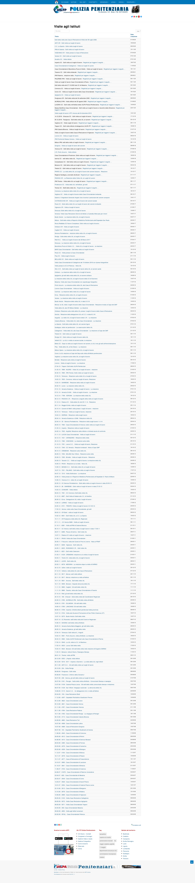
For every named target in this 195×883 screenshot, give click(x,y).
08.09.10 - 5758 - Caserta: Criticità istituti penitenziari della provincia (76, 610)
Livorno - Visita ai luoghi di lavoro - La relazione (70, 363)
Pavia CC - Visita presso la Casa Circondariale (69, 253)
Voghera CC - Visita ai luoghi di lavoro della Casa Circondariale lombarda (78, 194)
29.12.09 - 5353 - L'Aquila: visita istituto (67, 658)
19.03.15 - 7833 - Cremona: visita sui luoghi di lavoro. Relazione (75, 379)
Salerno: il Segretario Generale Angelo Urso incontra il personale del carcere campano (82, 197)
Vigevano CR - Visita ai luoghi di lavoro (67, 207)
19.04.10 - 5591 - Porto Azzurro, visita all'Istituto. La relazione (74, 636)
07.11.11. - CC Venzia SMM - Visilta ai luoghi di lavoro (72, 522)
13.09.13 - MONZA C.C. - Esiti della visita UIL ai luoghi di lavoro (75, 467)
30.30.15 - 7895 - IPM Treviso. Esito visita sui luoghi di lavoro (74, 373)
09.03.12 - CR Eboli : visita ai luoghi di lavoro (69, 512)
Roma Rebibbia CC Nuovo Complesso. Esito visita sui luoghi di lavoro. (77, 223)
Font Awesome (57, 874)
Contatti (88, 834)
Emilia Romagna (128, 841)
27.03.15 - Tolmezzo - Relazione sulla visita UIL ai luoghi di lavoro (76, 376)
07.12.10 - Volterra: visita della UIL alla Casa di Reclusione (73, 571)
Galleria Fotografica (84, 841)
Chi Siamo (81, 834)
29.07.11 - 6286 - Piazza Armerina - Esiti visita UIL (71, 532)
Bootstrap (56, 872)
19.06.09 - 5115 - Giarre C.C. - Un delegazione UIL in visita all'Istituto (77, 691)
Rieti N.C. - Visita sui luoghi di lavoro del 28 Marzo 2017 (72, 240)
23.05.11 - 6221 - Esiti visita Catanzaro (67, 551)
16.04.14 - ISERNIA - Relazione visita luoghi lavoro (71, 415)
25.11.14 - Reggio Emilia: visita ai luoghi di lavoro (70, 405)
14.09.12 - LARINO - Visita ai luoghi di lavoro (69, 503)
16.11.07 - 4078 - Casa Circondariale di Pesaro (70, 756)
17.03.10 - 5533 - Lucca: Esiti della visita (68, 645)
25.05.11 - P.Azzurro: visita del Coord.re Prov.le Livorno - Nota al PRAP (77, 542)
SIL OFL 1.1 (72, 874)
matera (102, 857)
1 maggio (103, 847)
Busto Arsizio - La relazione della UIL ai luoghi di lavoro (72, 217)
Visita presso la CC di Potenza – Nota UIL (68, 266)
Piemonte (126, 851)
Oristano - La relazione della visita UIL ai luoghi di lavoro (73, 272)
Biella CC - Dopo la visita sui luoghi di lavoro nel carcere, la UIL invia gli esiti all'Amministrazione (85, 344)
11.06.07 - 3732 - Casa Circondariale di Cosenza (70, 769)
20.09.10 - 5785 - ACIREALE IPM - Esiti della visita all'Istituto (74, 600)
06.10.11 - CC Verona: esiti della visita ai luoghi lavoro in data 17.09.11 (77, 529)
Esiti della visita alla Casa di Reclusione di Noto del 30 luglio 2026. (76, 40)
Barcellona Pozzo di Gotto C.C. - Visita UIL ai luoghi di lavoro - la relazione (78, 246)
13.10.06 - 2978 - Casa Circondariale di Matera (70, 792)
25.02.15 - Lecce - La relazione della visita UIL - (70, 386)
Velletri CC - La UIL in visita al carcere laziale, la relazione (73, 340)
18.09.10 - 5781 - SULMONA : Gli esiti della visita (70, 603)
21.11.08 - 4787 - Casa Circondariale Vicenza (69, 707)
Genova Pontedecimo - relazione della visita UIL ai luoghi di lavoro (76, 233)
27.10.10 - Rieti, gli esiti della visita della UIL (69, 594)
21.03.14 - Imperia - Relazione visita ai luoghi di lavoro (72, 428)
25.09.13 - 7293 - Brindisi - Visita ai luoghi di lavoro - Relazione (75, 457)
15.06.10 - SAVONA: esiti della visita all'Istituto (69, 623)
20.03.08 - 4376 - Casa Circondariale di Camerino (70, 746)
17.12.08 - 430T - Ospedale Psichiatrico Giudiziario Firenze (73, 697)
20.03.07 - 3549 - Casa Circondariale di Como (69, 779)
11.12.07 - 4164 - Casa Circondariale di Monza (69, 753)
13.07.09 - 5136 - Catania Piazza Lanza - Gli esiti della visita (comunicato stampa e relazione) (84, 684)
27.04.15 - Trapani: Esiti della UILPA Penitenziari (70, 366)
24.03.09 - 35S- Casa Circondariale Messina (69, 808)
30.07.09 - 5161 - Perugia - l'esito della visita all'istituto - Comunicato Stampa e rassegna (83, 681)
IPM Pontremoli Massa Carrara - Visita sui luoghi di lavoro (73, 139)
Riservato (131, 2)
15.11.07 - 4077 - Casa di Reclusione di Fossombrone (72, 759)
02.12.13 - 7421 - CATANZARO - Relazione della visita (72, 438)
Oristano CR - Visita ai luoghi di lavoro (67, 227)
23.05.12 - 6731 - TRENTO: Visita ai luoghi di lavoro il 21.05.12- (75, 506)
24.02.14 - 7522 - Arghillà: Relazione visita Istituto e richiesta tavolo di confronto (80, 431)
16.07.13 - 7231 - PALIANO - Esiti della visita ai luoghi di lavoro (75, 470)
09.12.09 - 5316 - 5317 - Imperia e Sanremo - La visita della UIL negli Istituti (79, 662)
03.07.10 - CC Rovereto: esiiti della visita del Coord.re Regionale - (76, 619)
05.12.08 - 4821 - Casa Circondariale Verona (69, 704)
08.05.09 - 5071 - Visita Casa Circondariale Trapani (71, 804)
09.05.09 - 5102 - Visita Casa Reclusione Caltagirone (72, 798)
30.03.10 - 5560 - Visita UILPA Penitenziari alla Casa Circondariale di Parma (79, 639)
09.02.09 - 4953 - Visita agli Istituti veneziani (69, 811)
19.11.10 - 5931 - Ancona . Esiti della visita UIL (70, 581)
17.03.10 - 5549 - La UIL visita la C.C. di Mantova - (71, 642)
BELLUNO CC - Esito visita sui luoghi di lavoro (69, 259)
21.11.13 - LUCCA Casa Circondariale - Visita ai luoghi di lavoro (75, 434)
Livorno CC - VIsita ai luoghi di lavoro (66, 136)
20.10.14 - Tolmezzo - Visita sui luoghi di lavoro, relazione (73, 412)
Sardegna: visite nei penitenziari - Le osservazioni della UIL (73, 327)
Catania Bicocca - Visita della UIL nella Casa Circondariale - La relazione (78, 321)
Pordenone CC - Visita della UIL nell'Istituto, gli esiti (71, 184)
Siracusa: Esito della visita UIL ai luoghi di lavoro (70, 210)
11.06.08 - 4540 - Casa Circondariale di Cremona (70, 733)
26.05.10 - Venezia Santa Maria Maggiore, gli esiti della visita (74, 626)
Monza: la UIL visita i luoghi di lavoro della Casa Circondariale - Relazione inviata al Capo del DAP (86, 305)
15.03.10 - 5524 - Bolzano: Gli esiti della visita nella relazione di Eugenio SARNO (80, 649)
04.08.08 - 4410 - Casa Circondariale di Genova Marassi (72, 740)
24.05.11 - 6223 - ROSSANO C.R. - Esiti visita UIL (71, 548)
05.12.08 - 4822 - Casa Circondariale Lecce (68, 701)
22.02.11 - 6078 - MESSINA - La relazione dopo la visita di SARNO (76, 564)
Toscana (125, 858)
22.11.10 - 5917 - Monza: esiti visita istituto (68, 574)
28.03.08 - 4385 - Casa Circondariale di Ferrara (70, 743)
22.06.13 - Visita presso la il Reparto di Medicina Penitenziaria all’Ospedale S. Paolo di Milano (84, 477)
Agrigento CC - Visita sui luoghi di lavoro (67, 95)
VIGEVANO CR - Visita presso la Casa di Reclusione (71, 53)
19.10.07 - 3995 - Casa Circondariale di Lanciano (70, 762)
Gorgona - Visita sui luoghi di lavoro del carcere (70, 146)
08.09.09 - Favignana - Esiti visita (65, 671)
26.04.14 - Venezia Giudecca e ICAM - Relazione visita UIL (73, 418)
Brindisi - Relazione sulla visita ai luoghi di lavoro (70, 360)
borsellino (103, 834)
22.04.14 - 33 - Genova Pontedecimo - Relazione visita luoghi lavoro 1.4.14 (78, 421)
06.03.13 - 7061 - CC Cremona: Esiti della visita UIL (71, 493)
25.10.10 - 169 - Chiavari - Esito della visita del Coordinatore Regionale (77, 597)
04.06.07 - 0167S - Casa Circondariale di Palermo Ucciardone (74, 772)
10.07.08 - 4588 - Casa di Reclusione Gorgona (69, 727)
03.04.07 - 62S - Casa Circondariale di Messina (70, 775)
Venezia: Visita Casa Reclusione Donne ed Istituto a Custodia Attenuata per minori (81, 214)
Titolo (57, 36)
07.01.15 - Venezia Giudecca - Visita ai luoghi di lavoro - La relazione (77, 389)
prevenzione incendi (106, 841)
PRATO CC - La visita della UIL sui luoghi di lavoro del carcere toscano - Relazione (81, 171)
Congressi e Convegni (85, 836)
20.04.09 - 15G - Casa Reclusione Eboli (67, 694)
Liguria (125, 846)
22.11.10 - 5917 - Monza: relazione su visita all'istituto (72, 577)
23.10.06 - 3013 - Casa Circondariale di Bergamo (70, 788)
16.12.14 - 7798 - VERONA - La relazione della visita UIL (73, 395)
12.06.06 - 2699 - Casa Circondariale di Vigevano (70, 795)
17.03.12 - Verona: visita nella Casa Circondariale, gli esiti (73, 509)
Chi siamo (65, 2)
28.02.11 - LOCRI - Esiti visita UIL (65, 561)
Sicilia (125, 856)
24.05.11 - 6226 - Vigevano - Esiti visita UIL (68, 545)
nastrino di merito (105, 837)
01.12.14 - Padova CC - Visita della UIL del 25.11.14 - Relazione (75, 402)
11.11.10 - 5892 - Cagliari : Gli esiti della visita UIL (71, 587)
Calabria (125, 836)
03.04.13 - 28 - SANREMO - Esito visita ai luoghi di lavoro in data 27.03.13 (78, 486)
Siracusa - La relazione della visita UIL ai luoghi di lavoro (73, 243)
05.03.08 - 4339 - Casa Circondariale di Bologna (70, 749)
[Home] (56, 2)
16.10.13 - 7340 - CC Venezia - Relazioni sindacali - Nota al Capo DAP (77, 447)
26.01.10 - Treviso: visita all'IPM (65, 655)
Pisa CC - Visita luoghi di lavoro (65, 256)
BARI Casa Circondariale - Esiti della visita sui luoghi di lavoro (74, 249)
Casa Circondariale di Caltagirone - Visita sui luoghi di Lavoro (74, 66)
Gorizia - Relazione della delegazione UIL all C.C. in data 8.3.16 (75, 314)
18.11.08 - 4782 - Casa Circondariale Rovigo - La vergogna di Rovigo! (77, 714)
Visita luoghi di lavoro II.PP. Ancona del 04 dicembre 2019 (73, 113)
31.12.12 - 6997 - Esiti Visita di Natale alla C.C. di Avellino (73, 496)
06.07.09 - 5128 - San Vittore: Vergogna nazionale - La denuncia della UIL (78, 688)
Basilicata (126, 834)
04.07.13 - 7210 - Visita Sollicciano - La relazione (70, 473)
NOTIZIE (73, 2)
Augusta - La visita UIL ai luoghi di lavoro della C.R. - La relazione (76, 318)
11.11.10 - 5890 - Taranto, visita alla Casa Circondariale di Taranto (76, 590)
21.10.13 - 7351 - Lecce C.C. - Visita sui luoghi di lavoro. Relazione (76, 444)
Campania (126, 839)
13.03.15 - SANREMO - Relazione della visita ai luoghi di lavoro (75, 382)
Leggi (113, 2)
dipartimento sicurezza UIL (108, 851)
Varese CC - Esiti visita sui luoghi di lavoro (68, 56)
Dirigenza (104, 2)
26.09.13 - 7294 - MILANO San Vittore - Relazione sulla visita (74, 454)
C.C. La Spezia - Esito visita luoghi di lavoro (69, 46)
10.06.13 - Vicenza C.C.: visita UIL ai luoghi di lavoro (71, 480)
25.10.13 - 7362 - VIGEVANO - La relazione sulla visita (72, 441)
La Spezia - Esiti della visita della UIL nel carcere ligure (72, 324)
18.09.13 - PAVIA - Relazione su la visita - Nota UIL (71, 464)
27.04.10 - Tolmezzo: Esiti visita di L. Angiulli (69, 632)
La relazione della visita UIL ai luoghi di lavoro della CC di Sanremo (76, 279)
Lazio (124, 844)
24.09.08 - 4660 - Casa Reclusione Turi (67, 720)
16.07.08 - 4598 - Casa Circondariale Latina (68, 723)
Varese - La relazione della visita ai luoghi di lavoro (71, 298)
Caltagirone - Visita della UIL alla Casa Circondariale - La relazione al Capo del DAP (81, 331)
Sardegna (126, 853)
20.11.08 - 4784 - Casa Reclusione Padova (68, 710)
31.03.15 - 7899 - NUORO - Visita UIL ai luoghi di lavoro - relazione (76, 370)
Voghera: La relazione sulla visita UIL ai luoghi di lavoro (72, 357)
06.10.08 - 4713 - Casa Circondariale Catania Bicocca (72, 717)
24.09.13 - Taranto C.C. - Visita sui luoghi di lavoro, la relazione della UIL (78, 460)
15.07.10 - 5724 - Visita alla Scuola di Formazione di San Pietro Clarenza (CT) (79, 613)
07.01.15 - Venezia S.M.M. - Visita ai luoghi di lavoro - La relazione (76, 392)
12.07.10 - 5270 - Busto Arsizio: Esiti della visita (70, 616)
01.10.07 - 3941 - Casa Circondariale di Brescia (70, 766)
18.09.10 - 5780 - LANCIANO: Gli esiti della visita (70, 606)
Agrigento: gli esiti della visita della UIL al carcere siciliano (73, 275)
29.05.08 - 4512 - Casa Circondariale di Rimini (69, 736)
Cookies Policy (61, 869)
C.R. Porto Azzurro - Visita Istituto (65, 152)
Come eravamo (83, 844)
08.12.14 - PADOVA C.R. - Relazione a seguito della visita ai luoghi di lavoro (79, 399)
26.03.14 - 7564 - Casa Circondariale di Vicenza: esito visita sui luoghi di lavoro (80, 425)
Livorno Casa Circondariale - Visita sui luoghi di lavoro (72, 288)
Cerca (121, 2)
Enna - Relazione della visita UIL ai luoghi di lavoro (71, 295)
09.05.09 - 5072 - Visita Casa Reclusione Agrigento (71, 801)
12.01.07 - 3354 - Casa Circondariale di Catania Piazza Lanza (74, 785)
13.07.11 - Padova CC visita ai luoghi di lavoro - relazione (73, 535)
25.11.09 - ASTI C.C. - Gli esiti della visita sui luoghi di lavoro (74, 665)
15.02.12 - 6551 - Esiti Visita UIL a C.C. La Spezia (71, 516)
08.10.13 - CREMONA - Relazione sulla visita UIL (70, 451)
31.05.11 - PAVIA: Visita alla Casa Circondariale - (70, 538)
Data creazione (134, 35)
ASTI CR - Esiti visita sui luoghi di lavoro (67, 43)
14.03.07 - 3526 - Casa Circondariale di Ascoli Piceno (72, 782)
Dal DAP (83, 2)
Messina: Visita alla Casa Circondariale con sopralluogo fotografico (76, 282)
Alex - (56, 869)
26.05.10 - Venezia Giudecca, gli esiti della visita (70, 629)
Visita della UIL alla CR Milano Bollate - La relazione (71, 308)
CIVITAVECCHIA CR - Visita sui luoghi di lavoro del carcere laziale (76, 201)
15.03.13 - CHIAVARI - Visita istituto (66, 490)
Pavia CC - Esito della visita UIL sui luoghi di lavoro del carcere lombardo (78, 204)
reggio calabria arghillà (107, 844)
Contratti (93, 2)
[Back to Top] (191, 862)
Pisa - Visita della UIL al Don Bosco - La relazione (70, 347)
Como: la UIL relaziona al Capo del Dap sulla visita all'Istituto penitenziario (78, 353)
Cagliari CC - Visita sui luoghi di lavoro (67, 230)
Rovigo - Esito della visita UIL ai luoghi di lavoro (70, 236)
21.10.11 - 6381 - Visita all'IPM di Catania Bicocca (70, 525)
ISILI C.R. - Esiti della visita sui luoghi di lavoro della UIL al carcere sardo (78, 269)
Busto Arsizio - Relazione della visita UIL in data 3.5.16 (72, 301)
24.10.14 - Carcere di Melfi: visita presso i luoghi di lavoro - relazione (76, 408)
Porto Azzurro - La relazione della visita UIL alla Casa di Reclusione (76, 285)
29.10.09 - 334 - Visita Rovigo (64, 668)
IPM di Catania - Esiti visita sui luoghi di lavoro (69, 49)
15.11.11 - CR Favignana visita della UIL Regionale (71, 519)
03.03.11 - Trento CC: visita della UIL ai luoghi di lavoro (72, 558)
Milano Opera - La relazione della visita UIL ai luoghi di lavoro (74, 350)
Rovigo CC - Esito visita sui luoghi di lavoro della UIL (71, 337)
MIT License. (88, 872)
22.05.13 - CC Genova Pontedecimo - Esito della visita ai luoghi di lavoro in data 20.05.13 (83, 483)
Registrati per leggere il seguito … (94, 62)
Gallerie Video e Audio (85, 839)
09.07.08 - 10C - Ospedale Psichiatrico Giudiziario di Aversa (74, 730)
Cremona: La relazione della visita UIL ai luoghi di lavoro (73, 191)
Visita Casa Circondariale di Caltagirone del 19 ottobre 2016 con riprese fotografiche (81, 262)
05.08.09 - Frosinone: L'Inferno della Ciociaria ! (69, 675)
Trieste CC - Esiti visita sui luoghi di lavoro (68, 334)
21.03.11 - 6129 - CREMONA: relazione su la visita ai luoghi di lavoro (77, 555)
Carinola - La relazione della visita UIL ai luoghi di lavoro (73, 292)
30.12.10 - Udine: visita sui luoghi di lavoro (68, 568)
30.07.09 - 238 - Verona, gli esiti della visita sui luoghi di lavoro (74, 678)
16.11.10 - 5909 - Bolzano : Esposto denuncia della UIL (72, 584)
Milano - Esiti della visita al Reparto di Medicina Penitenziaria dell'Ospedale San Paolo (82, 220)
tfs (115, 841)
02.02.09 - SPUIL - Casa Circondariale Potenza (70, 814)
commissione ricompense (108, 854)
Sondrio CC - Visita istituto (63, 59)
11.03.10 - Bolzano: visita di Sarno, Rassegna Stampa (72, 652)
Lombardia (126, 849)
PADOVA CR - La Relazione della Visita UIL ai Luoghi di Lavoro (75, 178)
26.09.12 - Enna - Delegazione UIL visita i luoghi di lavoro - (73, 499)
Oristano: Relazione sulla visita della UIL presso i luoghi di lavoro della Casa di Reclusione (83, 311)
